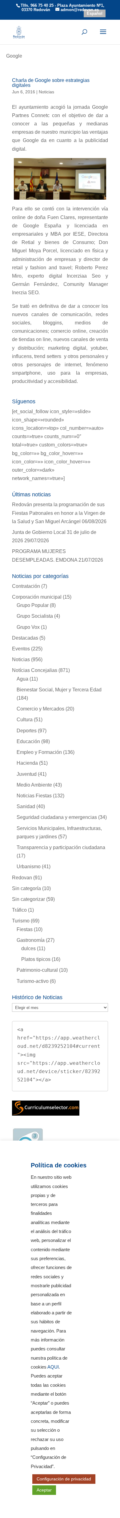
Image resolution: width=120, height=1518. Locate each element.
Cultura (25, 719)
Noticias (46, 91)
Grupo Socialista (35, 616)
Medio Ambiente (34, 784)
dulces (28, 948)
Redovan (22, 877)
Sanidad (26, 806)
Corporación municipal (37, 597)
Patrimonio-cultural (37, 970)
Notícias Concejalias (34, 670)
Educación (28, 741)
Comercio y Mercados (40, 708)
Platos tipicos (35, 959)
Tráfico (19, 910)
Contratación (26, 586)
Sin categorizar (28, 899)
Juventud (27, 774)
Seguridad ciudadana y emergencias (57, 817)
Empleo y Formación (39, 752)
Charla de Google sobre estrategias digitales (51, 83)
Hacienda (27, 763)
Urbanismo (29, 866)
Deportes (27, 730)
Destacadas (25, 638)
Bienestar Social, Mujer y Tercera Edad (59, 689)
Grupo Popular (33, 605)
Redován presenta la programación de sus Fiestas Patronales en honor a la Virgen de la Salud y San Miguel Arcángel (58, 513)
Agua (22, 679)
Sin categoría (26, 888)
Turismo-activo (33, 981)
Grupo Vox (28, 627)
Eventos (21, 648)
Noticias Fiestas (34, 795)
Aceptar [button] (44, 1489)
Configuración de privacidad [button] (64, 1478)
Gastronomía (31, 940)
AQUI (53, 1367)
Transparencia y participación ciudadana (61, 847)
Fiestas (25, 929)
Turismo (21, 920)
